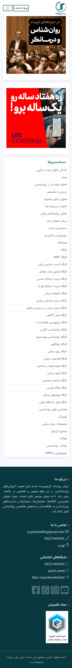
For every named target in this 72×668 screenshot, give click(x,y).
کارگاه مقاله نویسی (56, 387)
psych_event (56, 570)
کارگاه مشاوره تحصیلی (54, 380)
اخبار (64, 177)
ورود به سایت (21, 8)
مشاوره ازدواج (59, 431)
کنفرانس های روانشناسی (53, 409)
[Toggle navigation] (7, 8)
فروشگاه (62, 242)
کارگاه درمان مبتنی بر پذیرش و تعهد (46, 308)
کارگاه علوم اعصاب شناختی (52, 366)
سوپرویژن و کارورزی (55, 235)
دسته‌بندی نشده (58, 228)
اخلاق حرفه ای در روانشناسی (51, 184)
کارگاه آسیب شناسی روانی (52, 264)
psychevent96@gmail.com (46, 532)
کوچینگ (62, 417)
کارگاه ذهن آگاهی (57, 315)
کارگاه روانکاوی (59, 344)
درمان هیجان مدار (56, 221)
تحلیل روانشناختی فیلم (54, 213)
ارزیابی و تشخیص (57, 192)
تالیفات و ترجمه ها (56, 206)
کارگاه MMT (60, 257)
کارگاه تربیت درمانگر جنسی (52, 279)
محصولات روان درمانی (54, 424)
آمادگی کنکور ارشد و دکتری (52, 170)
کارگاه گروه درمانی (57, 373)
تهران (61, 545)
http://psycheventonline (48, 577)
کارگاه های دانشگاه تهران (53, 402)
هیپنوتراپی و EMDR (56, 453)
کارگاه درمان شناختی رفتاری (51, 300)
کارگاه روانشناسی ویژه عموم (51, 337)
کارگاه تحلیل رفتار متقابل (53, 271)
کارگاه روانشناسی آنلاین (53, 329)
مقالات (63, 438)
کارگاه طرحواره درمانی (55, 358)
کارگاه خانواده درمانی (55, 293)
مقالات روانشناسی (56, 446)
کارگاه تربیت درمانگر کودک (52, 286)
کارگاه (64, 250)
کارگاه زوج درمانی (57, 351)
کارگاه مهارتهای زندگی (55, 395)
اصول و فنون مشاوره (55, 199)
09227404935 (54, 538)
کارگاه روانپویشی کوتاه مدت (51, 322)
